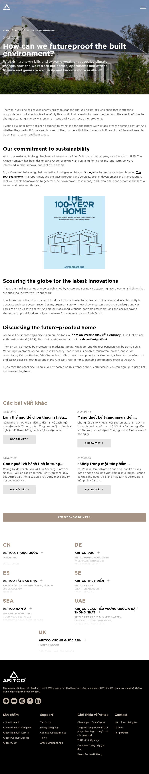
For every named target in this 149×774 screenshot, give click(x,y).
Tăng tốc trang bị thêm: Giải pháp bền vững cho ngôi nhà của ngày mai (92, 731)
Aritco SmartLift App (51, 742)
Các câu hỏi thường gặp (53, 732)
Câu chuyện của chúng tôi (91, 722)
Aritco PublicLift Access (16, 737)
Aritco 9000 (10, 742)
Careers (119, 727)
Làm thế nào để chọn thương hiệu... (35, 416)
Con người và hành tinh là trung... (33, 463)
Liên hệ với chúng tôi (126, 722)
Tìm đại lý (45, 722)
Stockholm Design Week (92, 339)
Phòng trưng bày (49, 727)
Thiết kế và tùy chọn (88, 740)
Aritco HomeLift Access (16, 732)
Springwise (91, 172)
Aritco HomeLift (11, 722)
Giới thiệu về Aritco (93, 715)
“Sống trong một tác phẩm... (103, 463)
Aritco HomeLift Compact (17, 727)
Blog (18, 30)
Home (6, 30)
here (27, 371)
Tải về (43, 737)
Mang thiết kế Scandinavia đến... (107, 416)
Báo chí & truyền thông (89, 754)
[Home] (7, 7)
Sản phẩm (11, 715)
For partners (121, 732)
